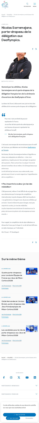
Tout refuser (13, 418)
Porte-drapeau (5, 288)
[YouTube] (27, 377)
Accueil (3, 14)
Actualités (9, 14)
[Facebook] (33, 49)
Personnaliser (29, 418)
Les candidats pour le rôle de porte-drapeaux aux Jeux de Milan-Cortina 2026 (13, 332)
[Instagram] (11, 377)
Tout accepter (20, 414)
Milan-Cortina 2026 (16, 285)
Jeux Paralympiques (6, 285)
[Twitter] (36, 49)
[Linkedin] (35, 377)
